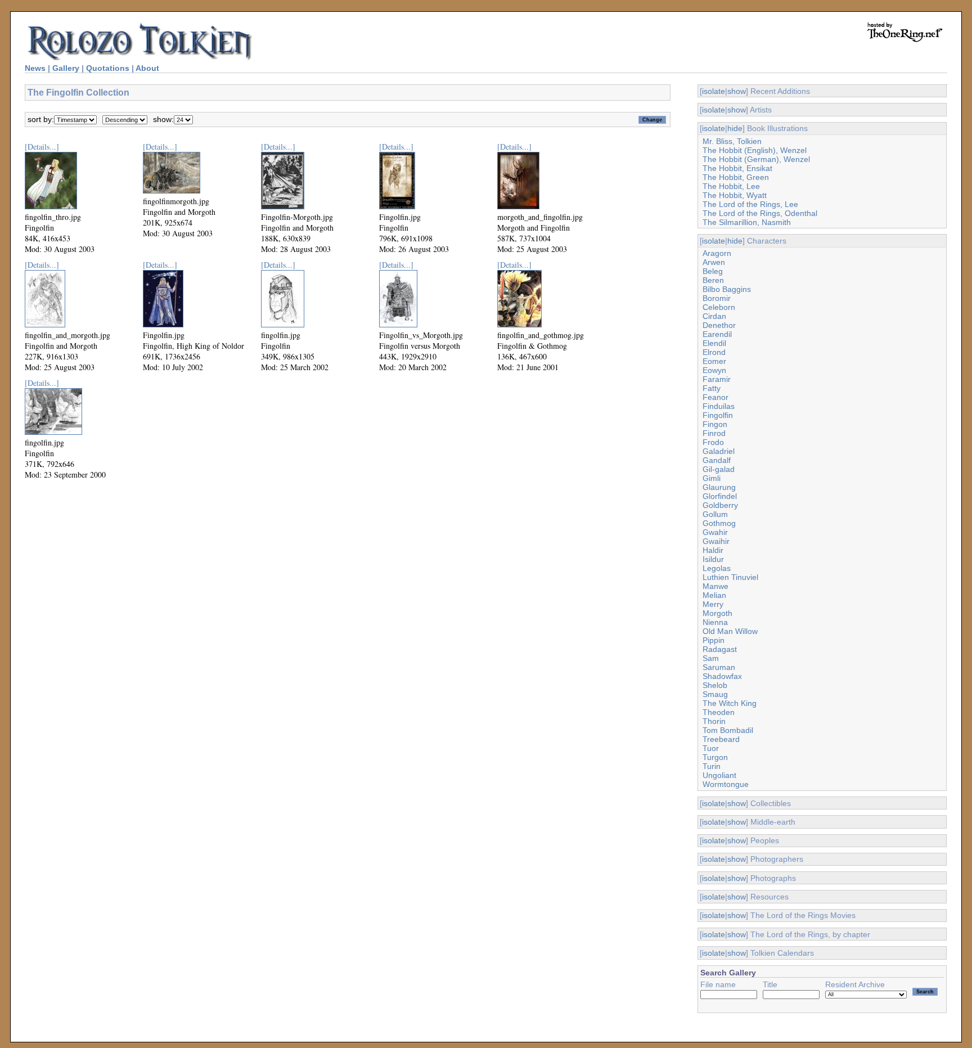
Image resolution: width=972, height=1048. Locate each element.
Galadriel (719, 451)
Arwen (714, 262)
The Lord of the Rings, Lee (750, 204)
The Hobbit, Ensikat (737, 168)
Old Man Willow (730, 631)
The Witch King (730, 703)
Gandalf (717, 460)
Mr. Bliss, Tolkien (732, 141)
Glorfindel (720, 496)
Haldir (713, 550)
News (35, 68)
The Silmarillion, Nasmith (747, 222)
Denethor (719, 325)
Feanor (715, 397)
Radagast (720, 649)
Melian (714, 595)
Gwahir (715, 532)
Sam (711, 658)
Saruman (719, 667)
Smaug (715, 694)
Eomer (714, 361)
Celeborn (719, 307)
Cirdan (714, 316)
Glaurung (719, 487)
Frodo (713, 442)
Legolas (717, 568)
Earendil (717, 334)
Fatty (712, 388)
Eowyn (714, 370)
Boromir (717, 298)
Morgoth (717, 613)
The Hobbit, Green (736, 177)
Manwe (715, 586)
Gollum (715, 514)
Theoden (719, 712)
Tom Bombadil (728, 730)
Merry (713, 604)
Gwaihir (716, 541)
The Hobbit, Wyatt (735, 195)
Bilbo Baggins (727, 289)
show (736, 91)
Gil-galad (719, 469)
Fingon (715, 424)
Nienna (715, 622)
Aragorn (717, 253)
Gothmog (719, 523)
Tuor (711, 748)
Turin (712, 766)
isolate (713, 91)
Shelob (715, 685)
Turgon (715, 757)
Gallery (65, 68)
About (147, 68)
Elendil (714, 343)
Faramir (717, 379)
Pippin (713, 640)
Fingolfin (718, 415)
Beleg (713, 271)
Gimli (712, 478)
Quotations (107, 68)
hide (734, 128)
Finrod (714, 433)
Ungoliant (719, 775)
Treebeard (721, 739)
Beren (713, 280)
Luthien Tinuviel (730, 577)
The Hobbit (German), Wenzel (756, 159)
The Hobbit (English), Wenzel (755, 150)
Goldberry (720, 505)
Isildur (713, 559)
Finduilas (719, 406)
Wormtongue (726, 784)
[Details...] (42, 146)
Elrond (714, 352)
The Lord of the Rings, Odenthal (760, 213)
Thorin (714, 721)
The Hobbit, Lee (731, 186)
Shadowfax (722, 676)
